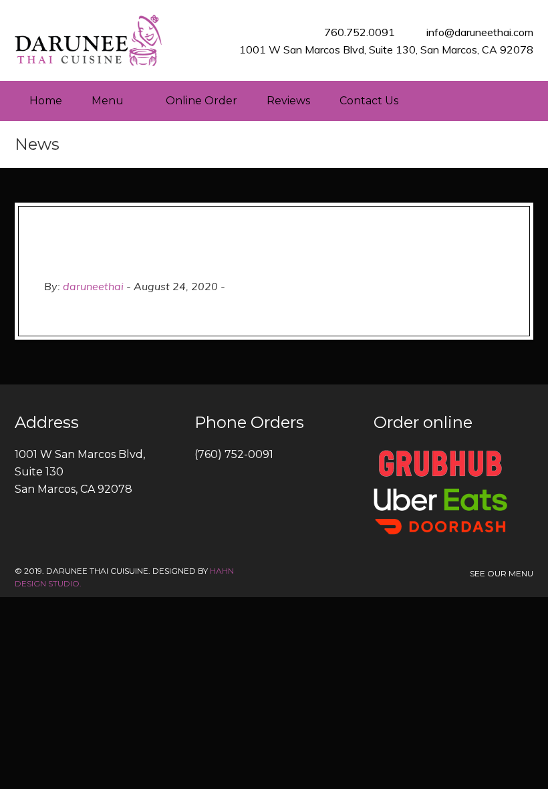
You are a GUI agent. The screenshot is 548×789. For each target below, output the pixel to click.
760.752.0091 (359, 32)
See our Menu (501, 573)
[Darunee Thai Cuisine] (88, 40)
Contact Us (368, 100)
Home (45, 100)
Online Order (201, 100)
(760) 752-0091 (233, 454)
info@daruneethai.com (479, 32)
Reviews (288, 100)
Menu (108, 100)
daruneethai (93, 286)
